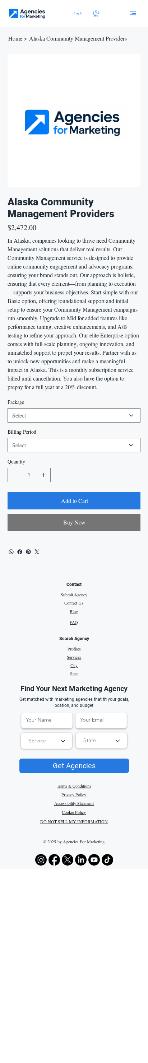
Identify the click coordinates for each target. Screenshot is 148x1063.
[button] (96, 13)
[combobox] (101, 740)
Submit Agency (74, 594)
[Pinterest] (28, 551)
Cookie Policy (74, 812)
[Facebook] (19, 551)
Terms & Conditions (74, 786)
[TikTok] (107, 860)
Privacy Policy (73, 794)
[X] (67, 860)
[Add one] (43, 475)
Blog (74, 611)
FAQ (74, 622)
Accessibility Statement (74, 803)
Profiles (74, 649)
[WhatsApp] (11, 551)
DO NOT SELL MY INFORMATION (74, 821)
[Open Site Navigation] (133, 13)
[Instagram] (41, 860)
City (74, 665)
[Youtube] (94, 860)
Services (74, 657)
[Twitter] (37, 551)
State (74, 673)
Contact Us (73, 603)
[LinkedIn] (81, 860)
